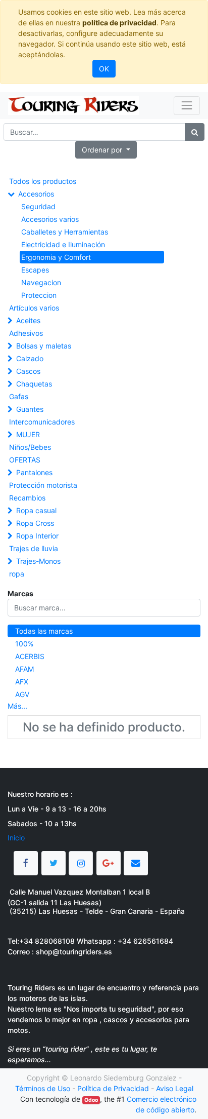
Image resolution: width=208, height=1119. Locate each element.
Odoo (91, 1100)
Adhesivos (26, 333)
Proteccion (39, 295)
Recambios (27, 497)
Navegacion (41, 282)
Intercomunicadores (42, 421)
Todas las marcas (44, 631)
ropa (16, 573)
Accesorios (36, 193)
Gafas (18, 396)
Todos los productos (42, 181)
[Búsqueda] (194, 132)
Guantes (29, 409)
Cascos (28, 371)
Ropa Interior (37, 535)
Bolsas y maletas (43, 345)
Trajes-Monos (38, 561)
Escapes (35, 269)
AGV (22, 694)
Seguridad (38, 206)
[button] (106, 150)
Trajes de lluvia (33, 548)
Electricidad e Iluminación (63, 244)
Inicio (16, 837)
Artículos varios (34, 307)
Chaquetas (34, 383)
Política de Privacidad (113, 1088)
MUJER (28, 434)
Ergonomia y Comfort (56, 257)
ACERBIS (29, 656)
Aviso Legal (174, 1088)
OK (104, 68)
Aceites (28, 320)
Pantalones (34, 472)
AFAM (24, 669)
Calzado (29, 358)
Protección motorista (43, 485)
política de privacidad (119, 22)
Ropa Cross (35, 523)
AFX (21, 681)
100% (24, 643)
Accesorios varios (50, 219)
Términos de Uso (42, 1088)
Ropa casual (36, 510)
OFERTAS (24, 459)
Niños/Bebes (30, 447)
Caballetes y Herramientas (64, 231)
